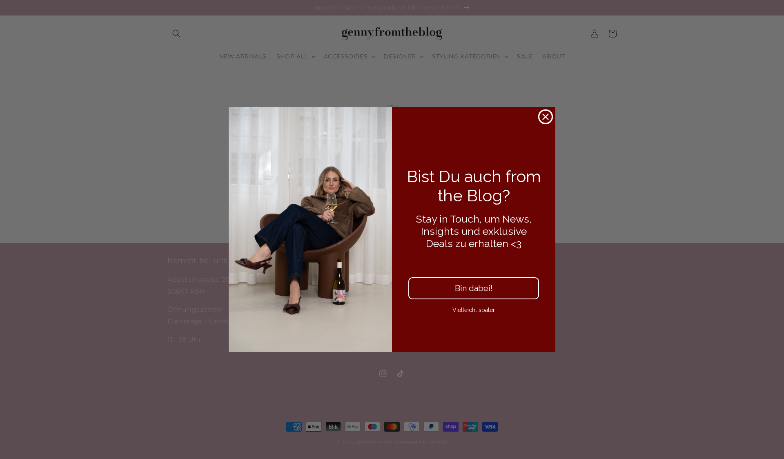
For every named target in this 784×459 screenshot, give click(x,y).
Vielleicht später (473, 310)
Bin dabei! (473, 288)
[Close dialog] (545, 116)
